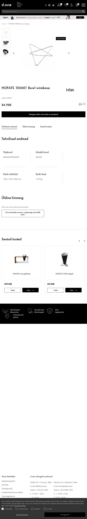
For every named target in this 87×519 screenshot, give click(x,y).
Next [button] (68, 53)
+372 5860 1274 (66, 490)
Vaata (13, 290)
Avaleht (4, 24)
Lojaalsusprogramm (8, 481)
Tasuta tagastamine (8, 496)
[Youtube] (53, 5)
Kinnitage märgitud (22, 515)
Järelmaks (5, 485)
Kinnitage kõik (65, 515)
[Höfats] (75, 90)
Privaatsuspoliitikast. (20, 506)
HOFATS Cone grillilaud (21, 273)
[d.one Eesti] (12, 5)
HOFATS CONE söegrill (64, 273)
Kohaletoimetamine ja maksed (12, 492)
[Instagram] (49, 5)
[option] (41, 53)
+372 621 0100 (42, 490)
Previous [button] (14, 53)
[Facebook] (45, 5)
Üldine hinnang (28, 126)
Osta (28, 290)
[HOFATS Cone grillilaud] (21, 260)
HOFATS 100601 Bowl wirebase (19, 24)
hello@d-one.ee (41, 486)
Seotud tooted (46, 126)
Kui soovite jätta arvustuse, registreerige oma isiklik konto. (23, 213)
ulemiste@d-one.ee (65, 486)
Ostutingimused (7, 488)
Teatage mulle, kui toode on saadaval (43, 114)
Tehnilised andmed (9, 126)
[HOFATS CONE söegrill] (64, 260)
